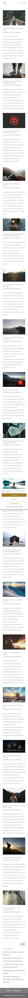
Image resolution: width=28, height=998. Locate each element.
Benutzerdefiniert (14, 503)
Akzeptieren (14, 495)
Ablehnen (14, 499)
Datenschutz (15, 506)
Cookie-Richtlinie (8, 506)
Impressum (20, 506)
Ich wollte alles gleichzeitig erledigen (12, 857)
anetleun (7, 32)
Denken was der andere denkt (10, 390)
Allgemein (18, 32)
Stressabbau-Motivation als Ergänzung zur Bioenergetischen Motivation (13, 979)
